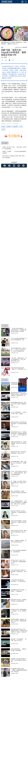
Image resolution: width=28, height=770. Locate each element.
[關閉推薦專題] (27, 378)
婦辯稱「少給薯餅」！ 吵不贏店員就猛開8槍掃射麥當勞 (14, 152)
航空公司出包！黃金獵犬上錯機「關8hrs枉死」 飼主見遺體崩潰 (14, 156)
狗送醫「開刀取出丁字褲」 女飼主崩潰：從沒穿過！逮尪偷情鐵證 (14, 147)
